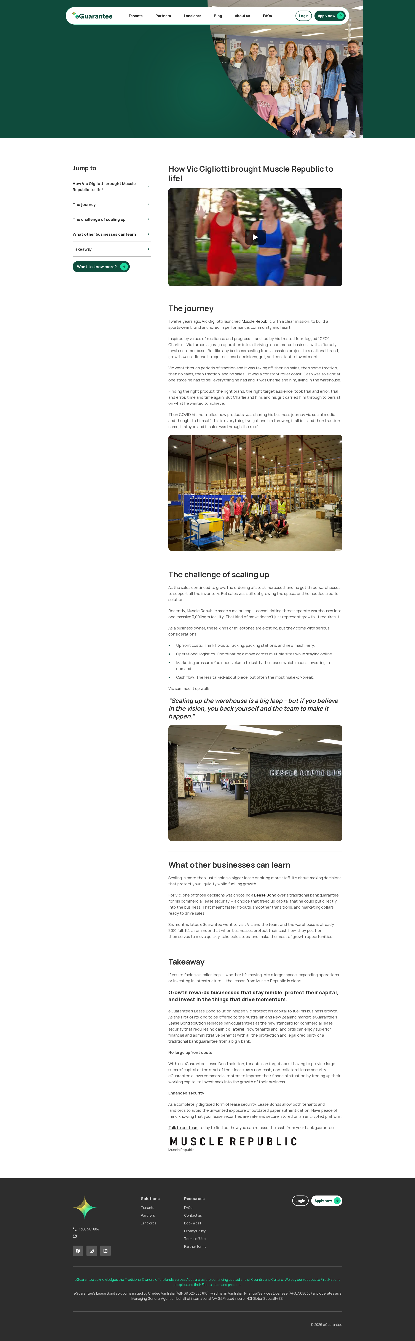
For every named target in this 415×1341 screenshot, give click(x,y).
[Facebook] (78, 1251)
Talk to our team (183, 1127)
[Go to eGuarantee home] (91, 15)
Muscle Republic (257, 321)
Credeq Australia (161, 1293)
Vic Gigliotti (212, 321)
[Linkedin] (105, 1251)
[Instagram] (91, 1251)
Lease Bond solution (187, 1023)
